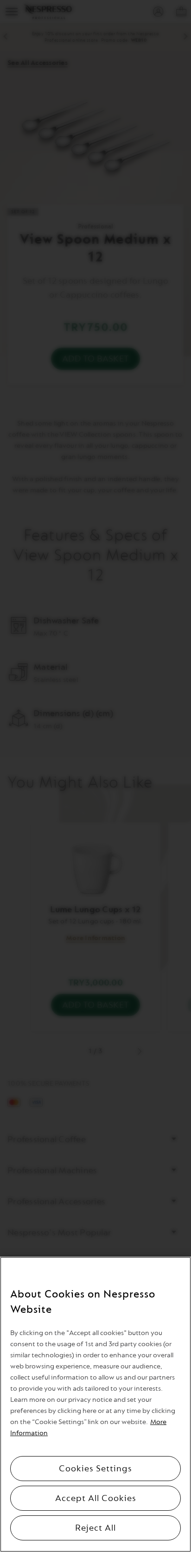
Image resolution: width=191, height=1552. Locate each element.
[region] (95, 1404)
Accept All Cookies (95, 1498)
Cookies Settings (95, 1468)
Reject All (95, 1527)
